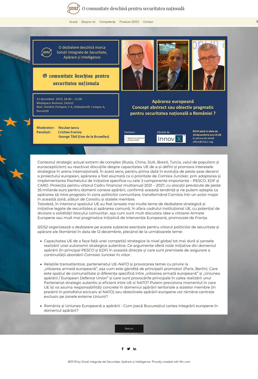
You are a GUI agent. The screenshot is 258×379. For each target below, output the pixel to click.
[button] (129, 22)
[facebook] (123, 349)
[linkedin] (135, 349)
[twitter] (129, 349)
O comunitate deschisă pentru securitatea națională (133, 8)
